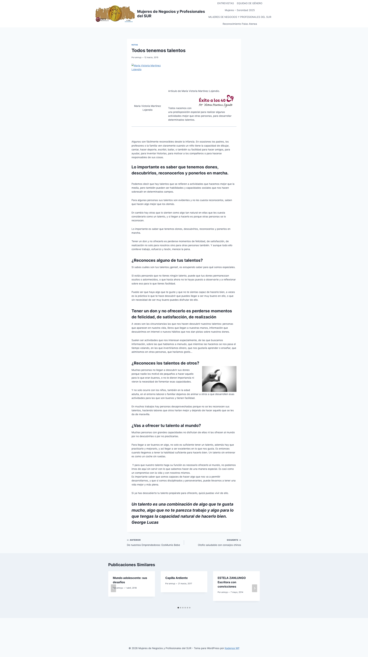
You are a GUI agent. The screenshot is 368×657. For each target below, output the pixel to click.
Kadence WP (232, 648)
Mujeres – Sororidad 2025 (240, 10)
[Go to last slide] (113, 588)
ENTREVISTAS (225, 3)
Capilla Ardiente (176, 578)
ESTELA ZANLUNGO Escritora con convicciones (232, 582)
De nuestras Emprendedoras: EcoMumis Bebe (153, 542)
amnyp (138, 57)
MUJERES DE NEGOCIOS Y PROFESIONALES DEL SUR (239, 17)
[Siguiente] (254, 588)
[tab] (178, 607)
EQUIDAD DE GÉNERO (249, 3)
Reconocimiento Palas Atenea (240, 23)
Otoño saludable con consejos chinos (219, 542)
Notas (135, 45)
